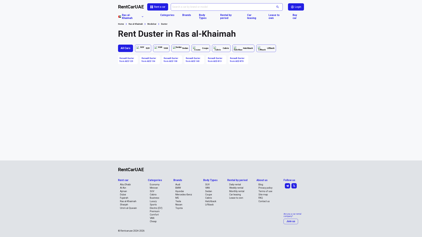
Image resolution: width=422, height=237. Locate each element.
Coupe (208, 194)
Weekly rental (236, 187)
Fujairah (124, 198)
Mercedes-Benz (183, 194)
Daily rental (235, 184)
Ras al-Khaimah (128, 201)
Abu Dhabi (125, 184)
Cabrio (153, 194)
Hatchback (210, 201)
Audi (177, 184)
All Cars (125, 48)
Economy (155, 184)
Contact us (264, 201)
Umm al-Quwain (128, 208)
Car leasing (251, 16)
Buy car (295, 16)
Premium (155, 211)
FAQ (260, 198)
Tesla (178, 201)
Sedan (208, 191)
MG (177, 198)
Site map (263, 194)
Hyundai (179, 191)
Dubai (123, 194)
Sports (153, 204)
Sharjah (124, 204)
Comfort (154, 214)
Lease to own (274, 16)
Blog (260, 184)
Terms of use (265, 191)
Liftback (209, 204)
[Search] (278, 7)
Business (154, 198)
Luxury (153, 201)
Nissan (178, 204)
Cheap (153, 221)
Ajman (123, 191)
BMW (178, 187)
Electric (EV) (156, 208)
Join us (290, 221)
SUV (152, 191)
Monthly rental (236, 191)
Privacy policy (265, 187)
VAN (152, 218)
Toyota (179, 208)
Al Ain (123, 187)
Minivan (154, 187)
